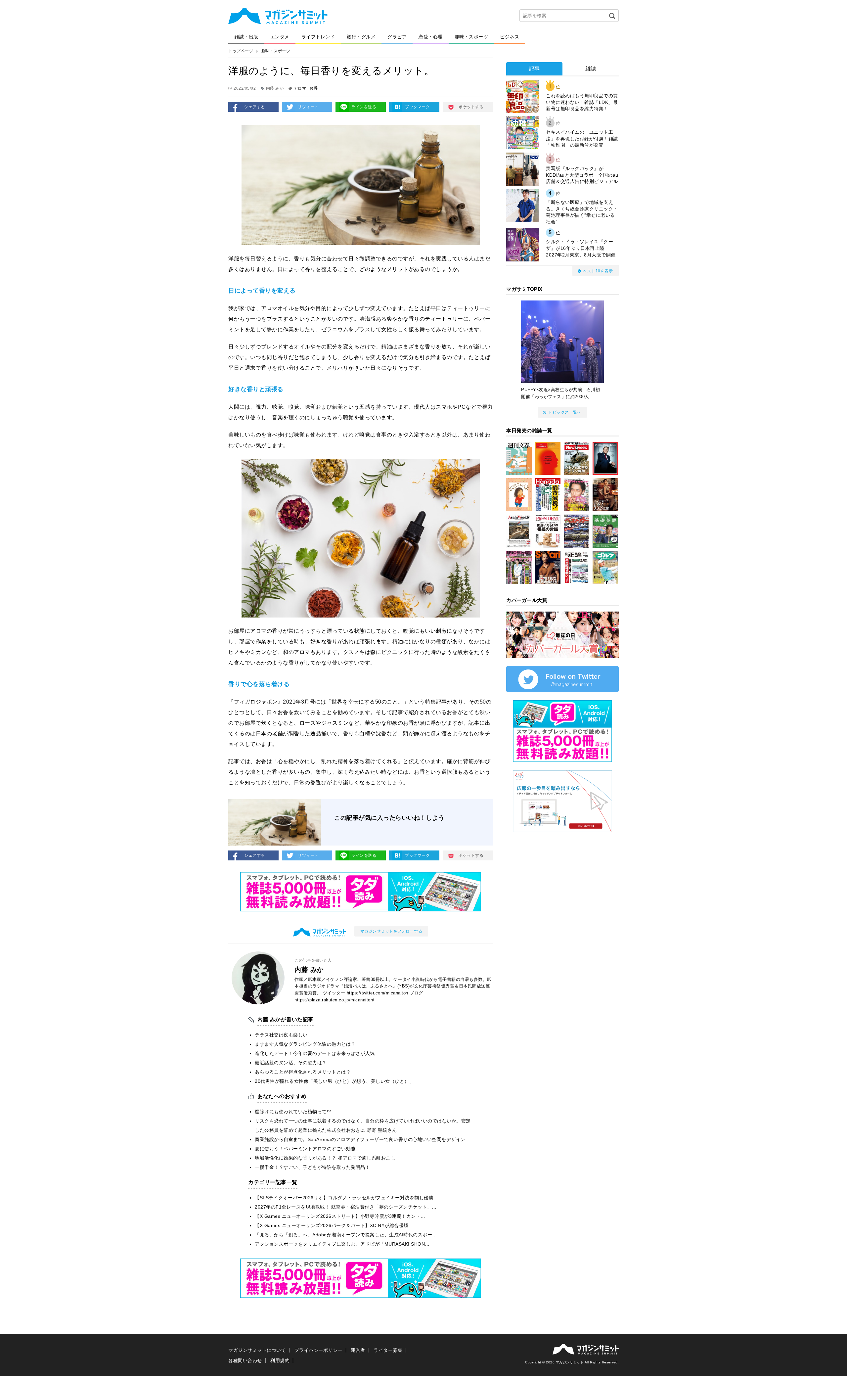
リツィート (308, 107)
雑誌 (590, 68)
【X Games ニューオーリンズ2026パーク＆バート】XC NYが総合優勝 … (335, 1225)
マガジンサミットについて (257, 1350)
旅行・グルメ (361, 36)
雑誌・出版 (246, 36)
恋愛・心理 (431, 36)
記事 (534, 68)
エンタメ (280, 36)
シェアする (254, 107)
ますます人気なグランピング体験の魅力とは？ (305, 1044)
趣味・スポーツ (471, 36)
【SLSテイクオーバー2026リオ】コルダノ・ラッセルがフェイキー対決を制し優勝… (346, 1197)
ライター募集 (388, 1350)
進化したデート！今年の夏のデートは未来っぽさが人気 (315, 1053)
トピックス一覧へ (564, 412)
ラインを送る (363, 107)
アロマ (300, 88)
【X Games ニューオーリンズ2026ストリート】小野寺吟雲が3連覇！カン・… (340, 1216)
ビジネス (509, 36)
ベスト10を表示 (598, 271)
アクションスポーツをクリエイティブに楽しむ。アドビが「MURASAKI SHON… (342, 1244)
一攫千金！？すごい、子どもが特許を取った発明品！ (312, 1167)
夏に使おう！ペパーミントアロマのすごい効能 (305, 1148)
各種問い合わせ (245, 1360)
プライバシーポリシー (318, 1350)
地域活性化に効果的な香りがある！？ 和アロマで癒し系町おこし (325, 1158)
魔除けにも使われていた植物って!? (293, 1111)
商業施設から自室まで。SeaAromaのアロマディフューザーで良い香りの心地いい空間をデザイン (360, 1139)
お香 (313, 88)
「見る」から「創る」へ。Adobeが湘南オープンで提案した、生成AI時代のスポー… (346, 1234)
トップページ (240, 51)
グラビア (397, 36)
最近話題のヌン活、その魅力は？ (291, 1062)
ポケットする (471, 107)
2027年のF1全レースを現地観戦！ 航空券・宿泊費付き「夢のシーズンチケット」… (346, 1207)
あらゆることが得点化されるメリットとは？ (303, 1072)
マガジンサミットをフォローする (391, 931)
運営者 (358, 1350)
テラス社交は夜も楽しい (281, 1034)
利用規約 (280, 1360)
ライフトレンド (318, 36)
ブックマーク (417, 107)
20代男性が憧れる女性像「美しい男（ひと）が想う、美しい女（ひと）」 (334, 1081)
